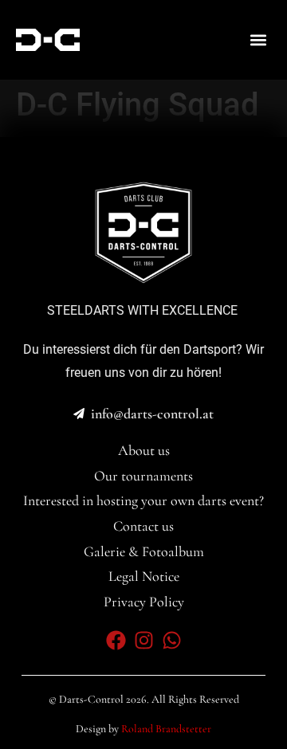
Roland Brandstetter (166, 728)
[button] (258, 40)
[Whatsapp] (172, 640)
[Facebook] (116, 640)
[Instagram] (144, 640)
